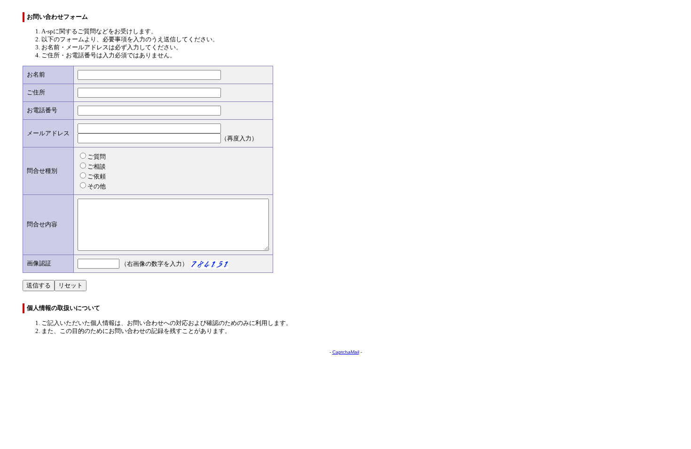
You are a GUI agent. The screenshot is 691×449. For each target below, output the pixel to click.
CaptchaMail (345, 352)
